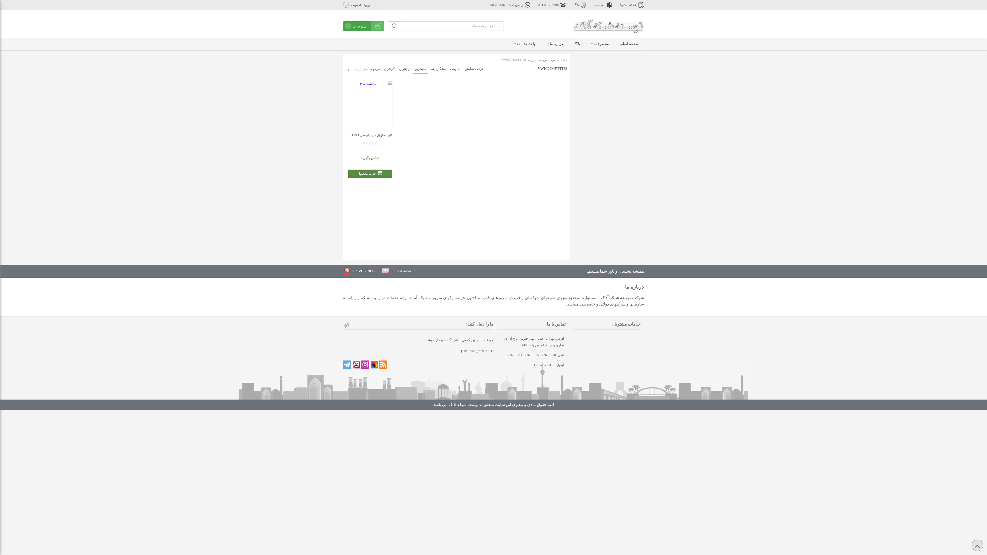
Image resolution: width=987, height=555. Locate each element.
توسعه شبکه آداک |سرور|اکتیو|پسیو (608, 26)
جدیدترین (420, 69)
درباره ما (556, 44)
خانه (565, 60)
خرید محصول (367, 173)
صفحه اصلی (629, 44)
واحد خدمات (526, 44)
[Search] (394, 26)
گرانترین (389, 69)
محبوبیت (455, 69)
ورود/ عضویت (360, 5)
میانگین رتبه (438, 69)
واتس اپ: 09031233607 (506, 5)
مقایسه (600, 5)
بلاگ (577, 5)
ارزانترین (404, 69)
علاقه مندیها (628, 5)
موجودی (375, 69)
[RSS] (383, 364)
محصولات (601, 44)
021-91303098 (548, 5)
